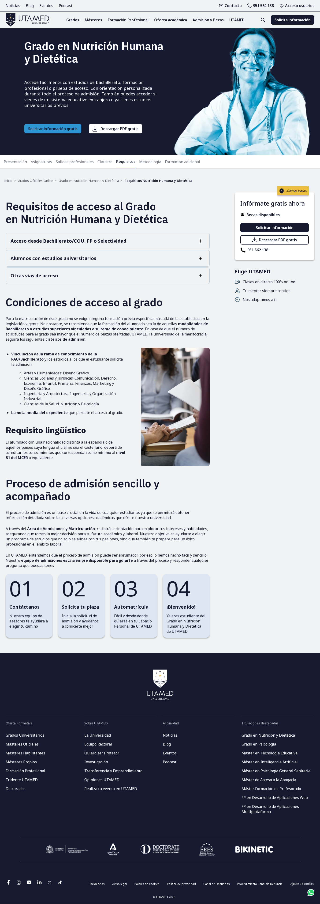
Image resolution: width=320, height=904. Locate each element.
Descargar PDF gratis (278, 239)
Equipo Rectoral (98, 744)
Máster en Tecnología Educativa (270, 753)
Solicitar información (275, 227)
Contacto (233, 5)
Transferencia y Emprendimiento (113, 770)
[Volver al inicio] (27, 19)
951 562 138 (263, 5)
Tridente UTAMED (22, 779)
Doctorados (16, 788)
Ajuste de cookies (302, 884)
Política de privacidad (181, 884)
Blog (30, 5)
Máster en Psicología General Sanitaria (276, 770)
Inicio (8, 180)
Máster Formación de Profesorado (271, 788)
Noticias (13, 5)
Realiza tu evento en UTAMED (110, 788)
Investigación (96, 762)
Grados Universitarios (25, 735)
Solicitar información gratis (53, 128)
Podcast (65, 5)
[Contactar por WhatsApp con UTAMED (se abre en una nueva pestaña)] (311, 892)
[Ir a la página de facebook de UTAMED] (8, 883)
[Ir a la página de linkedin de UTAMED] (39, 883)
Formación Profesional (25, 770)
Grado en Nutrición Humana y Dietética (89, 180)
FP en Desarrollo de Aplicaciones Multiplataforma (270, 809)
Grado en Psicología (259, 744)
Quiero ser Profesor (101, 753)
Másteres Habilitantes (25, 753)
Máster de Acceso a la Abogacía (269, 779)
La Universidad (97, 735)
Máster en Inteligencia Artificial (270, 762)
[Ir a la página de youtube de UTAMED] (29, 883)
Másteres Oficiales (22, 744)
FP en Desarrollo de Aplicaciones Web (275, 797)
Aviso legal (119, 884)
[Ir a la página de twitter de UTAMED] (49, 883)
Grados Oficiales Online (35, 180)
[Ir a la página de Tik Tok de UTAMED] (60, 883)
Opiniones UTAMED (101, 779)
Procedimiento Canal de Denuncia (260, 884)
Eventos (46, 5)
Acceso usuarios (299, 5)
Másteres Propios (21, 762)
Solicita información (293, 20)
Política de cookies (147, 884)
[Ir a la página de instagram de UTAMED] (19, 883)
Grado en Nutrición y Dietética (268, 735)
